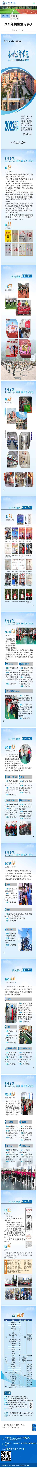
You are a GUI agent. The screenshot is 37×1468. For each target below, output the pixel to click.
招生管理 (5, 16)
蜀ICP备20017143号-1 (17, 1449)
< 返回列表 (34, 1427)
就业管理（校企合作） (14, 17)
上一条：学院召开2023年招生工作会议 (13, 1425)
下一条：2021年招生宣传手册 (10, 1427)
